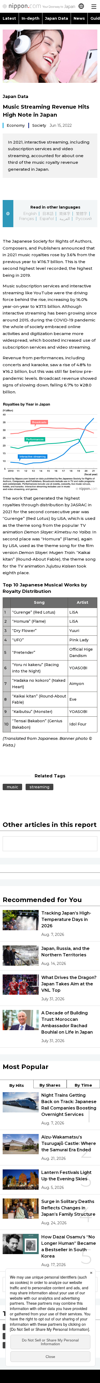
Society (39, 125)
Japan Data (56, 18)
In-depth (30, 18)
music (12, 787)
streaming (39, 787)
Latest (9, 18)
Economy (16, 125)
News (79, 18)
